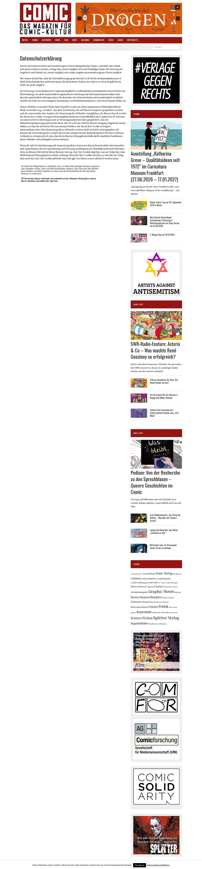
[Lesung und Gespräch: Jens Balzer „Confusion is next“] (139, 536)
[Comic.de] (45, 18)
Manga (145, 601)
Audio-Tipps (138, 304)
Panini (153, 607)
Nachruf (165, 602)
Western (163, 624)
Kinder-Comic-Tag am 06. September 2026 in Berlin (166, 204)
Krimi (164, 597)
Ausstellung (148, 573)
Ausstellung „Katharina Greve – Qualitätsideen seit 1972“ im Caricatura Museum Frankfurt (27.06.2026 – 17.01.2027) (155, 166)
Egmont (150, 586)
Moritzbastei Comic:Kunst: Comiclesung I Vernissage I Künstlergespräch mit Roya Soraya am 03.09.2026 (164, 222)
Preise (171, 607)
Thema (35, 40)
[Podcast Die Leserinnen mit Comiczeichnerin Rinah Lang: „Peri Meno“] (139, 415)
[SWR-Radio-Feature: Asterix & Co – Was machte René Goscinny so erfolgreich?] (156, 338)
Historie (177, 592)
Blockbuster (177, 574)
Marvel (152, 602)
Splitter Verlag (166, 617)
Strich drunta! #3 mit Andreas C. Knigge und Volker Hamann (164, 396)
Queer (175, 607)
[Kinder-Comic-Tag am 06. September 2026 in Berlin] (139, 208)
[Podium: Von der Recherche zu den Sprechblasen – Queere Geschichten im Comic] (156, 466)
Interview (46, 40)
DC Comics (162, 583)
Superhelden (139, 623)
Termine (136, 114)
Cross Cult (152, 582)
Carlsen (136, 578)
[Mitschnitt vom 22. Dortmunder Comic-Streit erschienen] (139, 551)
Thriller (152, 623)
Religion (133, 613)
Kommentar (98, 40)
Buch (74, 40)
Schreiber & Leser (169, 612)
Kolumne (85, 40)
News (57, 40)
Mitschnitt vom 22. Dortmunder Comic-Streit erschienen (163, 546)
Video (110, 40)
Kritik (25, 40)
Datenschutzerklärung (158, 865)
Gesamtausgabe (139, 592)
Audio (120, 40)
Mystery (159, 602)
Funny (175, 587)
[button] (128, 18)
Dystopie (174, 583)
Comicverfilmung (138, 582)
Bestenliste (132, 40)
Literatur (136, 601)
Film (66, 40)
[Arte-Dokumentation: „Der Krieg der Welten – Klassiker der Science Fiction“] (139, 520)
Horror (135, 597)
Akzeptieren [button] (139, 865)
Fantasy (158, 586)
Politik (163, 606)
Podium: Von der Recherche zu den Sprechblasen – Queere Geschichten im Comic (155, 482)
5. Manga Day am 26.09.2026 (162, 234)
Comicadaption (148, 578)
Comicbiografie (164, 578)
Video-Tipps (138, 433)
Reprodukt (144, 612)
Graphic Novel (161, 591)
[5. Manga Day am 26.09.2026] (139, 240)
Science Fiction (142, 618)
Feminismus (168, 587)
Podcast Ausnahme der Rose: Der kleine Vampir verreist (164, 381)
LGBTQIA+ (171, 598)
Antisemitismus (136, 574)
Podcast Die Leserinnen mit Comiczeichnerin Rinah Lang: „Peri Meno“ (164, 412)
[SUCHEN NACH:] (167, 46)
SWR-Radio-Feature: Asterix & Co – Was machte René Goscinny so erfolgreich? (155, 350)
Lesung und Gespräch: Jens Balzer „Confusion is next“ (164, 531)
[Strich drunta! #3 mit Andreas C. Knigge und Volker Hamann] (139, 400)
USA (157, 624)
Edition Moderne (138, 586)
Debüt (168, 583)
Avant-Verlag (163, 573)
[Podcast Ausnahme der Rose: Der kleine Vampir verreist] (139, 385)
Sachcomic (156, 612)
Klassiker (156, 597)
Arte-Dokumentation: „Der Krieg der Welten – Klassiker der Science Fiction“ (165, 517)
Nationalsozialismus (140, 607)
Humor (144, 597)
